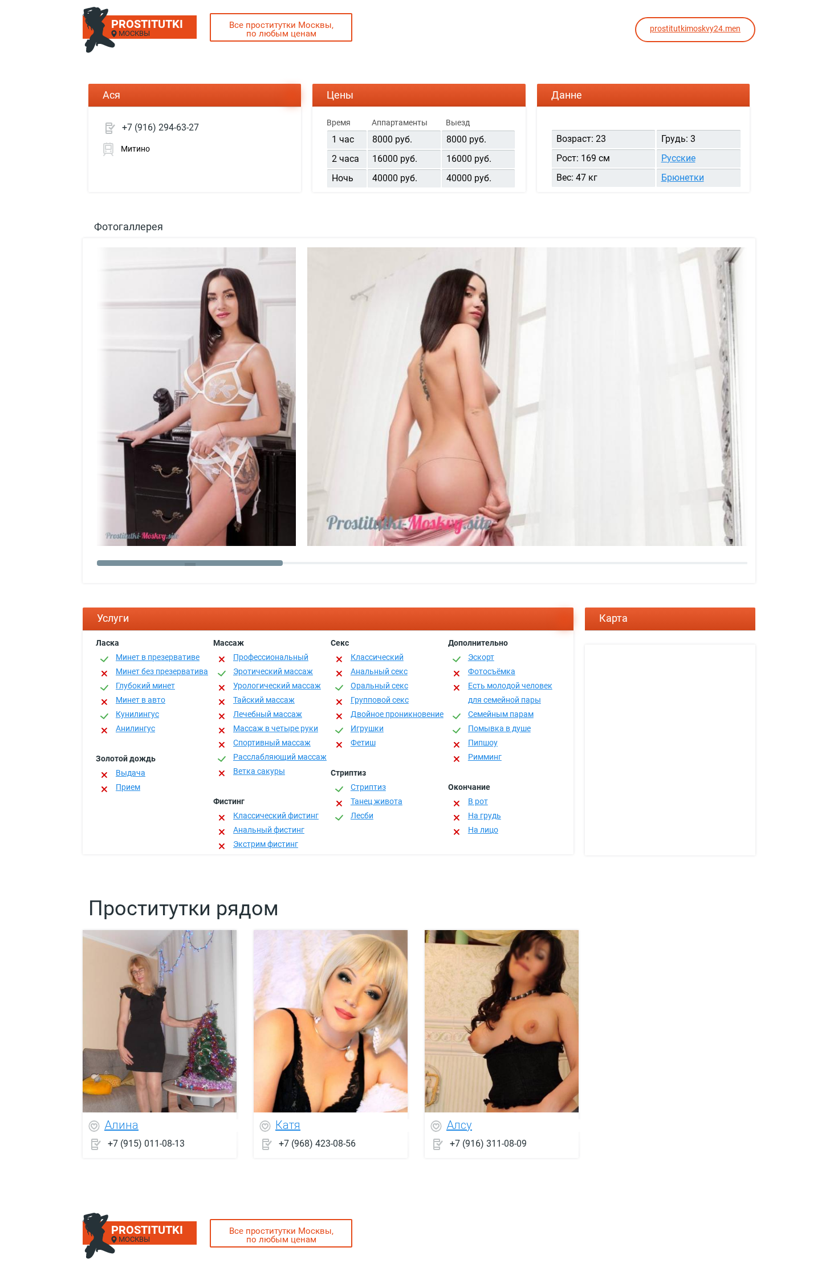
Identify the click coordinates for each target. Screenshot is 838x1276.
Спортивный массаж (272, 742)
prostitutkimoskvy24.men (695, 28)
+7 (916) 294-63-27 (160, 127)
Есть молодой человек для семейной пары (510, 692)
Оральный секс (379, 685)
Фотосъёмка (491, 671)
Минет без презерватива (162, 671)
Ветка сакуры (259, 771)
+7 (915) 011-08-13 (146, 1143)
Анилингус (135, 728)
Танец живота (376, 801)
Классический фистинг (276, 815)
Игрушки (367, 728)
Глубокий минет (145, 685)
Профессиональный (270, 657)
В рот (478, 801)
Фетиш (363, 742)
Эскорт (481, 657)
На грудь (484, 815)
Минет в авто (140, 699)
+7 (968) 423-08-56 (317, 1143)
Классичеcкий (377, 657)
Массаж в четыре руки (275, 728)
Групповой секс (380, 699)
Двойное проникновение (397, 714)
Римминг (485, 756)
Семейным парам (501, 714)
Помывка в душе (499, 728)
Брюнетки (682, 177)
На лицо (483, 829)
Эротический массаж (273, 671)
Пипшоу (483, 742)
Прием (128, 787)
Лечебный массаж (267, 714)
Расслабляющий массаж (280, 756)
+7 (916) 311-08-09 (488, 1143)
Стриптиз (368, 787)
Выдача (130, 772)
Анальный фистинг (268, 829)
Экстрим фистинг (265, 844)
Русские (678, 158)
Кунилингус (137, 714)
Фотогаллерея (128, 227)
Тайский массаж (264, 699)
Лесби (362, 815)
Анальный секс (379, 671)
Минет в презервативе (158, 657)
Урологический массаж (277, 685)
